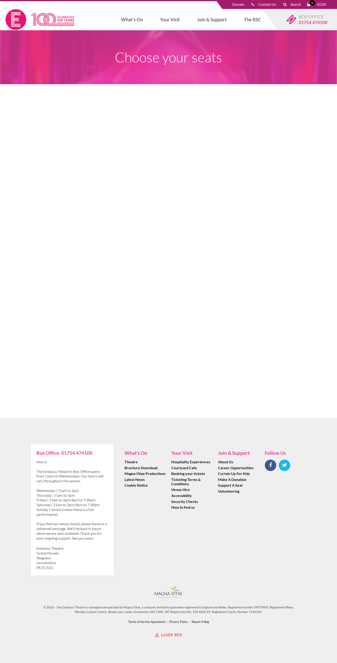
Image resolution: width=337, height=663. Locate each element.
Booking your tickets (188, 473)
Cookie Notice (136, 485)
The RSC (252, 19)
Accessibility (181, 495)
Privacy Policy (178, 622)
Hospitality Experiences (190, 462)
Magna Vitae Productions (145, 473)
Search (295, 4)
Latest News (134, 479)
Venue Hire (180, 489)
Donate (238, 4)
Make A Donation (232, 479)
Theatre (131, 462)
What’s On (132, 19)
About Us (225, 462)
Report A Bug (200, 622)
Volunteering (228, 491)
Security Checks (184, 501)
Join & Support (212, 19)
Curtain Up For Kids (234, 473)
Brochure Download (140, 468)
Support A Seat (230, 485)
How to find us (183, 507)
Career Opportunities (236, 468)
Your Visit (170, 19)
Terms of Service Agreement (147, 622)
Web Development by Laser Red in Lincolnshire (168, 634)
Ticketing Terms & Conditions (186, 481)
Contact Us (267, 4)
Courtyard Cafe (184, 468)
